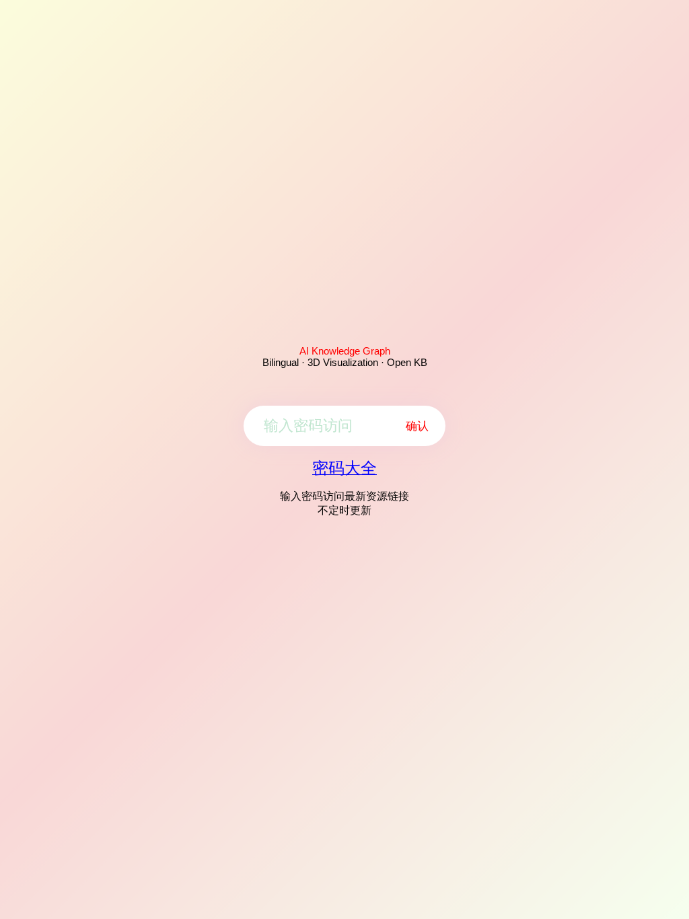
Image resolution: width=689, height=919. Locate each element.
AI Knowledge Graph (344, 351)
